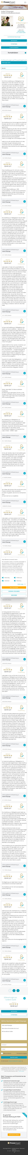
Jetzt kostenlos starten (14, 1134)
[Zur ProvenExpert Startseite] (8, 2)
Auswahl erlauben (14, 591)
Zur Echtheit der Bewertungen (14, 36)
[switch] (15, 577)
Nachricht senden (14, 1057)
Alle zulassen (14, 587)
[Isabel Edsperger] (7, 21)
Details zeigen (21, 584)
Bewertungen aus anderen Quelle (21, 31)
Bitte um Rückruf (7, 1053)
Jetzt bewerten (14, 40)
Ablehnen (14, 595)
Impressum (14, 1149)
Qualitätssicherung (15, 1148)
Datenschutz (22, 1148)
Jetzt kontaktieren (14, 47)
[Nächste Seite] (18, 990)
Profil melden (21, 1071)
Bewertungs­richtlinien (7, 1148)
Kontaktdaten (13, 52)
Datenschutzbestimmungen (14, 1061)
